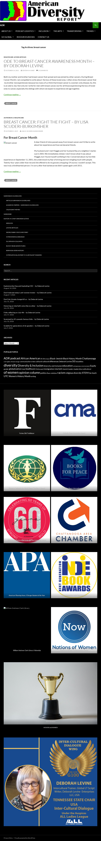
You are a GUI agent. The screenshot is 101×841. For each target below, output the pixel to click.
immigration (49, 369)
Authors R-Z (9, 118)
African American (30, 358)
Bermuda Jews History (15, 250)
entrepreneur (77, 366)
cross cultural (36, 361)
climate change (15, 361)
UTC (6, 376)
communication (25, 362)
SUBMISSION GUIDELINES (13, 196)
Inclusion (44, 31)
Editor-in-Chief (28, 70)
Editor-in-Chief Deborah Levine (16, 219)
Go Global (6, 37)
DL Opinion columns (14, 241)
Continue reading (12, 94)
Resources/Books (26, 37)
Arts (44, 359)
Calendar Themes (13, 209)
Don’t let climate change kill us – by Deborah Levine (23, 299)
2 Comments (43, 70)
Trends (90, 31)
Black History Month (72, 358)
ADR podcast (12, 358)
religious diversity (74, 373)
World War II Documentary (17, 232)
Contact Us (43, 37)
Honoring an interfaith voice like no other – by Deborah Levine (27, 306)
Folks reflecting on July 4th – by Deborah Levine (22, 312)
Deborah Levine (65, 361)
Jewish (65, 369)
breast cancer (11, 103)
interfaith (58, 369)
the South (93, 373)
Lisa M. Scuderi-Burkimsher (32, 131)
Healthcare (8, 57)
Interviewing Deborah (15, 237)
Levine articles (20, 57)
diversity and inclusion (53, 366)
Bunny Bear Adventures (15, 246)
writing (33, 376)
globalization (15, 368)
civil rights (7, 362)
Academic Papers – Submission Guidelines (22, 205)
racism (61, 372)
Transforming (74, 31)
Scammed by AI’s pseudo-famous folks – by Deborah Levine (26, 319)
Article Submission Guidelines (18, 200)
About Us (6, 31)
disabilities (79, 362)
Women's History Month (20, 376)
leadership (78, 369)
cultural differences (50, 361)
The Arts (57, 31)
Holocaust (40, 369)
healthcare (30, 369)
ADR (2, 25)
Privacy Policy (8, 838)
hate (23, 369)
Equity (93, 366)
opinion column (29, 372)
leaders (71, 369)
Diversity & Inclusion (30, 365)
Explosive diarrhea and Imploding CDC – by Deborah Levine (26, 286)
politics (43, 373)
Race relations (52, 373)
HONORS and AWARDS (50, 727)
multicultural (86, 369)
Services (9, 223)
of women (11, 372)
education (67, 365)
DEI (74, 361)
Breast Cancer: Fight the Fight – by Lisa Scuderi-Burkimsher (46, 124)
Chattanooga (89, 358)
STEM (85, 372)
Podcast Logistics (25, 31)
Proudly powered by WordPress (25, 838)
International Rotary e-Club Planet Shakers (24, 255)
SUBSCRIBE (8, 214)
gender (6, 369)
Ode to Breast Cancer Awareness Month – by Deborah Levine (49, 63)
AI (41, 359)
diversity (10, 365)
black (48, 359)
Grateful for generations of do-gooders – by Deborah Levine (26, 326)
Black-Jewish (56, 358)
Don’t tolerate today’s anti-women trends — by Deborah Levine (27, 293)
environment (85, 366)
